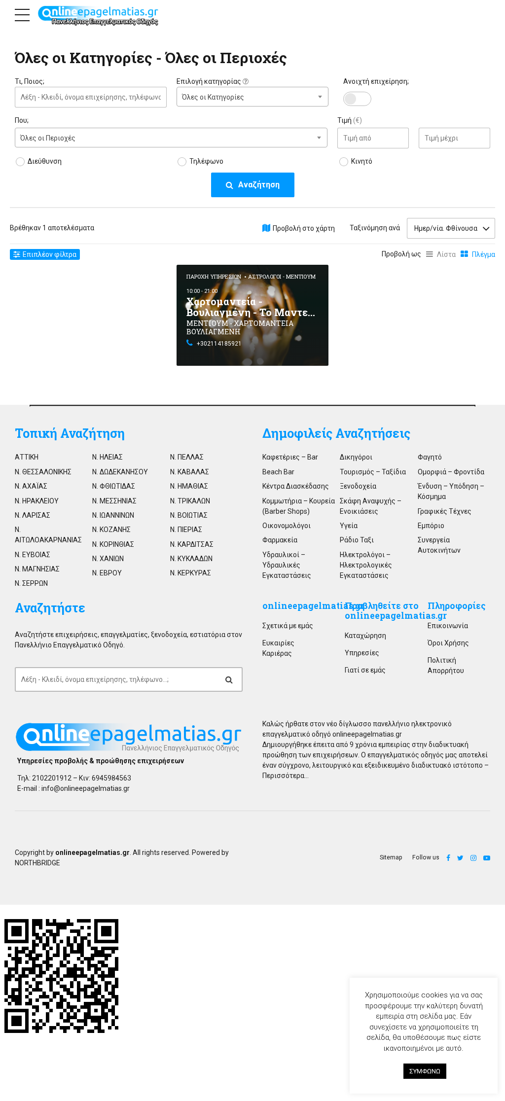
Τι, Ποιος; (29, 81)
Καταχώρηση (365, 635)
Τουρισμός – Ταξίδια (373, 472)
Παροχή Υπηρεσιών (213, 276)
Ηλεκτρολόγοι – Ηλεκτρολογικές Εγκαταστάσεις (366, 565)
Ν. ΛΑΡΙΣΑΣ (32, 515)
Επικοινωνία (448, 626)
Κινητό (361, 161)
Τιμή (349, 120)
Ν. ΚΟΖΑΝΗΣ (111, 529)
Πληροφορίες (457, 605)
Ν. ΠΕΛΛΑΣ (187, 457)
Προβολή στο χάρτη (304, 228)
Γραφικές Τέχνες (444, 511)
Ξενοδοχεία (358, 486)
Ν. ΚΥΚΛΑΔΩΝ (191, 559)
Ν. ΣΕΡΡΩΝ (31, 583)
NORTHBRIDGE (37, 863)
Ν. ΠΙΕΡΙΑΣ (186, 529)
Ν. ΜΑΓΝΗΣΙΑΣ (37, 569)
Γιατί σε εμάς (365, 670)
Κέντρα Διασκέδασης (295, 486)
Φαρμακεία (279, 540)
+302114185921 (219, 343)
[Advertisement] (91, 326)
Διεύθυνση (45, 161)
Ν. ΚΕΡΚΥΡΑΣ (190, 573)
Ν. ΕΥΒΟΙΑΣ (32, 555)
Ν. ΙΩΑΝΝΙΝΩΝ (113, 515)
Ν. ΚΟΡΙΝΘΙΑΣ (113, 544)
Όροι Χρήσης (448, 643)
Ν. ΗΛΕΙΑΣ (107, 457)
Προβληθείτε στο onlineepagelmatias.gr (396, 610)
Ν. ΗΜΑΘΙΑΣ (189, 486)
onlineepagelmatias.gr (313, 605)
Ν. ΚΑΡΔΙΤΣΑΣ (192, 544)
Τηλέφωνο (206, 161)
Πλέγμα (483, 254)
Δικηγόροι (356, 457)
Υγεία (349, 526)
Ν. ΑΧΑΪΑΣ (31, 486)
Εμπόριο (431, 526)
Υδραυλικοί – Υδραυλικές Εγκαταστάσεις (286, 565)
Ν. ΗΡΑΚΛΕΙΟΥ (37, 501)
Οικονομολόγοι (286, 526)
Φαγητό (430, 457)
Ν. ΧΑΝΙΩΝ (108, 559)
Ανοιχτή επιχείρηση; (376, 81)
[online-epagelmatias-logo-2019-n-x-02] (129, 737)
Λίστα (446, 254)
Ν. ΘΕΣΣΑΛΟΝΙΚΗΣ (43, 472)
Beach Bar (278, 472)
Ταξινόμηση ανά (375, 228)
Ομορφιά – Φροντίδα (451, 472)
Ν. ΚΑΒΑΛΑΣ (189, 472)
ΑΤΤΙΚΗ (26, 457)
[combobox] (252, 97)
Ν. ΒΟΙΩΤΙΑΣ (189, 515)
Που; (22, 120)
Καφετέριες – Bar (290, 457)
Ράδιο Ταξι (357, 540)
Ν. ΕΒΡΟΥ (107, 573)
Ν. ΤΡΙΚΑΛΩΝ (190, 501)
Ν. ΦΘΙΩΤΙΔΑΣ (113, 486)
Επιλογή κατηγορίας (210, 81)
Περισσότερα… (285, 776)
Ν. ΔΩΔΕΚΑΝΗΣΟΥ (120, 472)
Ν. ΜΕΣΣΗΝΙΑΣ (114, 501)
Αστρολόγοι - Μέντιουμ (282, 276)
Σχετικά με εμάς (287, 626)
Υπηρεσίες (362, 653)
